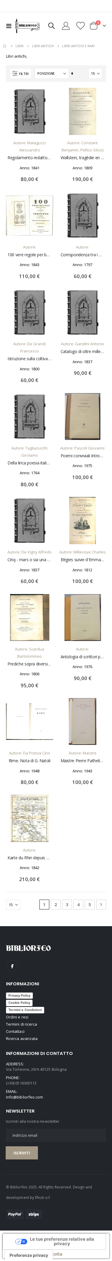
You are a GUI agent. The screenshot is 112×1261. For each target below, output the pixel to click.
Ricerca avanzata (22, 1038)
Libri (20, 45)
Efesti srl (42, 1197)
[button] (44, 97)
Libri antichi (43, 45)
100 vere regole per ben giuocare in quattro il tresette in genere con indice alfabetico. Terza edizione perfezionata (29, 254)
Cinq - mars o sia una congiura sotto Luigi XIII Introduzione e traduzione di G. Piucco (29, 559)
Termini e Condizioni (25, 1010)
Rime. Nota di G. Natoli (29, 760)
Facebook (13, 966)
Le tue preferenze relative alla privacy (62, 1241)
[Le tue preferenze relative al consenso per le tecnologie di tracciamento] (29, 1255)
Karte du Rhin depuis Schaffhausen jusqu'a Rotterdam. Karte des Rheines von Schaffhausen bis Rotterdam (29, 857)
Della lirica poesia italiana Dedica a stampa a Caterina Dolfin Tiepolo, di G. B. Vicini (29, 463)
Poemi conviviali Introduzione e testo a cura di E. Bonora (83, 455)
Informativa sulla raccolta (34, 1254)
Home (5, 46)
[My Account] (66, 26)
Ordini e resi (17, 1017)
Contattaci (15, 1031)
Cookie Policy (19, 1003)
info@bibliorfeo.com (24, 1097)
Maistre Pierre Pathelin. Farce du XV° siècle (83, 760)
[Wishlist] (80, 26)
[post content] (29, 111)
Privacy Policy (19, 995)
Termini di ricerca (21, 1024)
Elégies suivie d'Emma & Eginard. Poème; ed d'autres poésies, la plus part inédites (83, 559)
